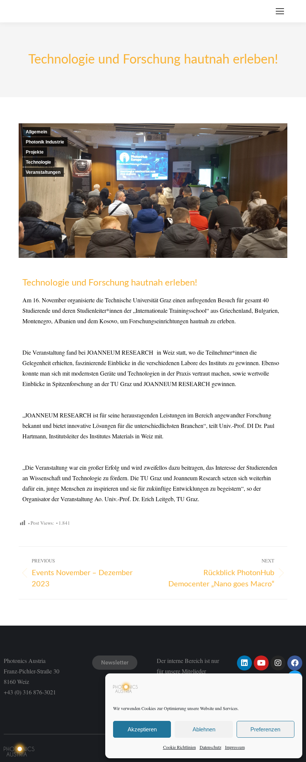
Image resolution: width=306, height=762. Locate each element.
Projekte (35, 152)
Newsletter (114, 662)
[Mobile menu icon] (279, 11)
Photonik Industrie (45, 142)
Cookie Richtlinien (179, 747)
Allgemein (36, 132)
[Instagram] (278, 662)
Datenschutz (210, 747)
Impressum (235, 747)
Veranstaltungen (43, 172)
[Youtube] (261, 662)
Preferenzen (265, 729)
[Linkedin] (244, 662)
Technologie (38, 162)
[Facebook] (294, 662)
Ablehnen (204, 729)
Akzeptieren (142, 729)
